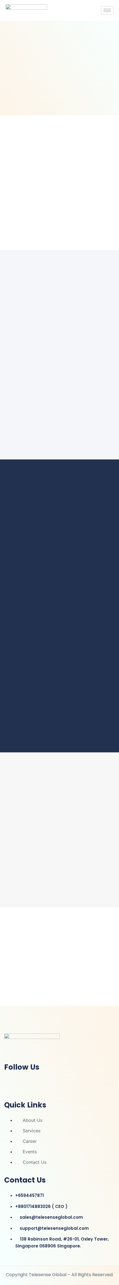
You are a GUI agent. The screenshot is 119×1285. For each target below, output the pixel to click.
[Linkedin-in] (11, 1082)
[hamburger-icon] (107, 10)
